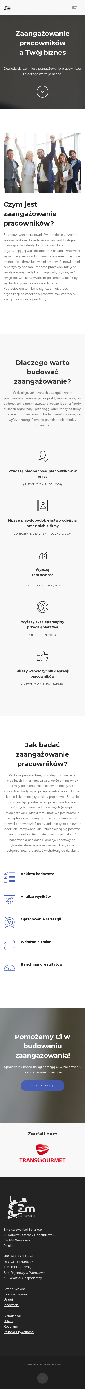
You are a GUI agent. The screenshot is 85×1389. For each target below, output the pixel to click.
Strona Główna (15, 1289)
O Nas (8, 1321)
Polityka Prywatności (19, 1332)
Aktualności (12, 1316)
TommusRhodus (52, 1364)
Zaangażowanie (15, 1294)
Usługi (8, 1299)
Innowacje (11, 1305)
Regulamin (12, 1326)
